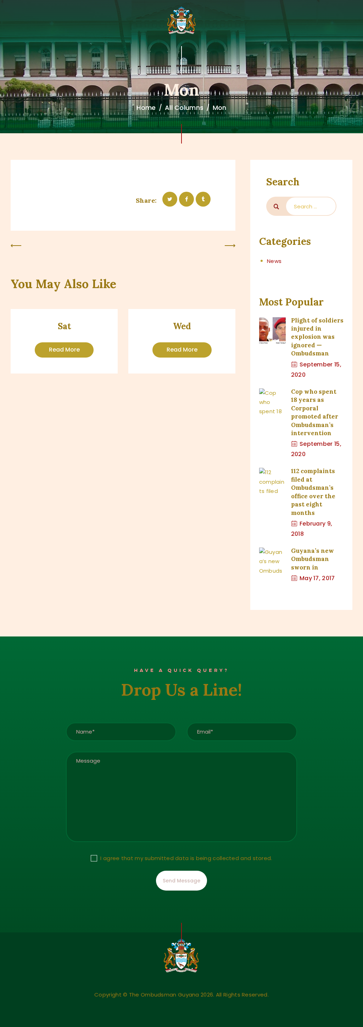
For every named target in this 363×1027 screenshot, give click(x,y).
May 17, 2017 (317, 578)
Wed (182, 326)
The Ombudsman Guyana (164, 994)
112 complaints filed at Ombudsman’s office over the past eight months (313, 491)
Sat (64, 326)
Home (146, 107)
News (274, 261)
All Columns (184, 107)
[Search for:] (310, 206)
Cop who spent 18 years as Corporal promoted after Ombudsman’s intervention (314, 412)
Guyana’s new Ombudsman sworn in (312, 559)
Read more (64, 350)
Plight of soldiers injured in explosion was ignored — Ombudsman (317, 337)
